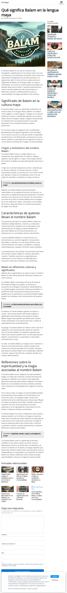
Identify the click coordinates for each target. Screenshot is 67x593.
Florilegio (5, 2)
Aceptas (55, 576)
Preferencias (55, 580)
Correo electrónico (8, 544)
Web (2, 553)
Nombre (4, 534)
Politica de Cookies (32, 588)
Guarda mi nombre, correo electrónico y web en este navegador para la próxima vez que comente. (23, 565)
